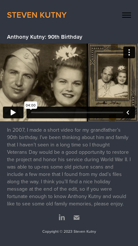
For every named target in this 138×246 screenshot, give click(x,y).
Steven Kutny (37, 15)
